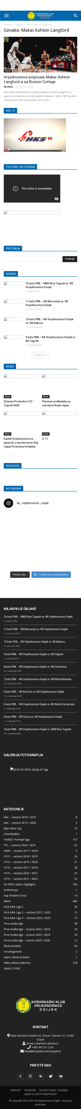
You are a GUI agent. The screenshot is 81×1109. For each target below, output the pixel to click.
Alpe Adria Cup (12, 828)
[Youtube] (61, 1076)
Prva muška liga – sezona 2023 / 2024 (27, 934)
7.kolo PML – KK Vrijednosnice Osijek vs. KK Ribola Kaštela (37, 679)
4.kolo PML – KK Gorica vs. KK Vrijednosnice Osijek (33, 716)
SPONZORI (30, 1090)
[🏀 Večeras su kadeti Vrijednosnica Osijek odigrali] (65, 547)
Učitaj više (39, 354)
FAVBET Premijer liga (17, 839)
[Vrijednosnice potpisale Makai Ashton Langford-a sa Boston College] (40, 54)
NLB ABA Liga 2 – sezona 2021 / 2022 (27, 912)
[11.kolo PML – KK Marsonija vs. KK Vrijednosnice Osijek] (13, 306)
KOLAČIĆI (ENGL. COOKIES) (53, 1090)
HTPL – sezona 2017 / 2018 (21, 867)
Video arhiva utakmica (17, 962)
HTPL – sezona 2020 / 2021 (21, 873)
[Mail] (40, 1076)
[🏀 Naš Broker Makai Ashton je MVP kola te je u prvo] (16, 547)
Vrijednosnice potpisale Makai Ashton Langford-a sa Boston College (37, 79)
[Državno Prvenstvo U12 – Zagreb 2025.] (21, 386)
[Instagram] (30, 1076)
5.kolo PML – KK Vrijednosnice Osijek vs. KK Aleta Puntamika (39, 704)
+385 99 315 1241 (43, 1047)
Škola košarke (12, 946)
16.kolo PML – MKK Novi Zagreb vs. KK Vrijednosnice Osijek (38, 616)
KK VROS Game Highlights (19, 884)
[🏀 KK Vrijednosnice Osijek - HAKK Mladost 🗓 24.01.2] (40, 519)
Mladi (7, 396)
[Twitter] (50, 1076)
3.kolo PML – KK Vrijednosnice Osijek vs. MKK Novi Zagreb (37, 729)
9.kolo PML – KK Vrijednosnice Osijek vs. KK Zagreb (33, 654)
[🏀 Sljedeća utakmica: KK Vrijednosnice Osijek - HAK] (16, 533)
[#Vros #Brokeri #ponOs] (40, 533)
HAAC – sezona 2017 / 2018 (21, 850)
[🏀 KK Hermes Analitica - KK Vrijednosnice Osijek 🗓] (40, 562)
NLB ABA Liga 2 (13, 906)
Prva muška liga (13, 923)
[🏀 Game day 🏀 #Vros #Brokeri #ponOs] (65, 519)
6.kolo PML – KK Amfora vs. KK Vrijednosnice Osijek (34, 691)
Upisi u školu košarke (16, 957)
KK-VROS (8, 86)
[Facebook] (20, 1076)
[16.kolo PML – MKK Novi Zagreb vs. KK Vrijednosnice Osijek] (13, 288)
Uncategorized (12, 951)
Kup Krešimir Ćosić (15, 895)
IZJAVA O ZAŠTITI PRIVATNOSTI (40, 1094)
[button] (75, 16)
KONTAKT (16, 1090)
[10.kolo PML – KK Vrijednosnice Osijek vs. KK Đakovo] (13, 323)
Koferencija (11, 890)
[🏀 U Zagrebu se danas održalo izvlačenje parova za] (65, 533)
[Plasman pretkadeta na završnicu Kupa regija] (59, 386)
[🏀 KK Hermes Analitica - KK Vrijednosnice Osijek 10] (16, 562)
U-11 (45, 438)
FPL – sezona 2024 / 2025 (20, 845)
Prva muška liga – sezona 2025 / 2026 (27, 940)
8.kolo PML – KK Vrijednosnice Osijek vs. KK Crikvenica (35, 666)
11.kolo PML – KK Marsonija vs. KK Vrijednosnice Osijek (36, 629)
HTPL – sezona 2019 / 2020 (21, 862)
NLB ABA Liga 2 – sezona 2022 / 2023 (27, 918)
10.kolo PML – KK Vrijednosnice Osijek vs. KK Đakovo (34, 641)
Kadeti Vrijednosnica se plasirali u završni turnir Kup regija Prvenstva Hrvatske (21, 442)
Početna (8, 24)
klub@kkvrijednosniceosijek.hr (43, 1051)
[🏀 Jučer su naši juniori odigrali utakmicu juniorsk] (16, 519)
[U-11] (59, 423)
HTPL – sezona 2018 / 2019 (21, 856)
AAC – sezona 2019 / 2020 (20, 822)
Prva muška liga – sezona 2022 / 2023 (27, 929)
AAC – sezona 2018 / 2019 (20, 817)
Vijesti (8, 70)
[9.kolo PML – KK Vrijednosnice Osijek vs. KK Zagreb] (13, 341)
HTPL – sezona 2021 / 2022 (21, 878)
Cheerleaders (12, 834)
